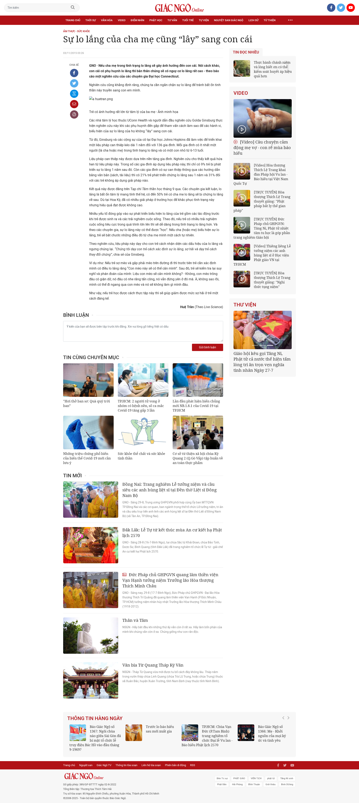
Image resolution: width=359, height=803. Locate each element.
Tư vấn (172, 20)
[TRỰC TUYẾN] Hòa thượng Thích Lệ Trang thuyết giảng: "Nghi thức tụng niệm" (272, 280)
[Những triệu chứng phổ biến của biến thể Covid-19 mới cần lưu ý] (88, 432)
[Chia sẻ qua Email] (74, 104)
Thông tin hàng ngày (95, 718)
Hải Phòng (237, 784)
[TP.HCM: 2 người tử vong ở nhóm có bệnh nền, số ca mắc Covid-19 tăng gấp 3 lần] (143, 380)
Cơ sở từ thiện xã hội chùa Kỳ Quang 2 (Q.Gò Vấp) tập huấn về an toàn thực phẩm (198, 458)
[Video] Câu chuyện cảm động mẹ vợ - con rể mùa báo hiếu (262, 147)
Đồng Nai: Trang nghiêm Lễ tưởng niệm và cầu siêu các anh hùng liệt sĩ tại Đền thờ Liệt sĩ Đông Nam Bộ (169, 489)
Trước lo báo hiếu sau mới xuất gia (160, 729)
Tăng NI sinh (286, 778)
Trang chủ (72, 20)
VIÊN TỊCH (256, 778)
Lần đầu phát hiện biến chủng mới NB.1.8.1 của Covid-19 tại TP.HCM (196, 406)
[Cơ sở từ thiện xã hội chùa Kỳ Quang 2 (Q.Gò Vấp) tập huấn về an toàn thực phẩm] (198, 432)
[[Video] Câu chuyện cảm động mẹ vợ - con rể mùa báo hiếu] (263, 118)
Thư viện (245, 304)
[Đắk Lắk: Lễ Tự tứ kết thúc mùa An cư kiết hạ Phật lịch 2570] (90, 545)
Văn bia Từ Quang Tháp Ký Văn (152, 665)
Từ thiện (269, 20)
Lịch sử (253, 20)
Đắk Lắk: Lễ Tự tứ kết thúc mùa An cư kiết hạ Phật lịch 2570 (172, 532)
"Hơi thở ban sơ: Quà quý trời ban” (86, 403)
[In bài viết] (74, 114)
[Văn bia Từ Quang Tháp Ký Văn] (90, 680)
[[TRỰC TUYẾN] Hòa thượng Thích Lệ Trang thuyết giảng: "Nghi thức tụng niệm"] (242, 279)
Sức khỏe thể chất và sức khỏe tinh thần (141, 455)
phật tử (271, 778)
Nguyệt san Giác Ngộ (228, 20)
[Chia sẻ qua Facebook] (74, 73)
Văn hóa (107, 20)
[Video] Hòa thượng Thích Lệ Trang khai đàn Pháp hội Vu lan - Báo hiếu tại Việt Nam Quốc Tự (261, 174)
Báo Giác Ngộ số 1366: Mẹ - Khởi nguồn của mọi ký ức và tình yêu (272, 733)
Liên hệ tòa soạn (151, 765)
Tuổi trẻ (188, 20)
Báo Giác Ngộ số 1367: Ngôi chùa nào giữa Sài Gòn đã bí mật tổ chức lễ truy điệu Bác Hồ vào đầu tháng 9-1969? (95, 738)
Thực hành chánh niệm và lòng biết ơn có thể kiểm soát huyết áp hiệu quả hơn (273, 69)
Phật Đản (221, 784)
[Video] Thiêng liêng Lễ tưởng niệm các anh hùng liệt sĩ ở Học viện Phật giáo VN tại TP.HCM (262, 255)
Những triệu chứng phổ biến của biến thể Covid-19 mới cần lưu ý (87, 458)
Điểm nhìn (137, 20)
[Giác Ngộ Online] (133, 776)
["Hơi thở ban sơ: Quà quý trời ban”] (88, 380)
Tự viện (204, 20)
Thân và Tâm (135, 620)
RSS (192, 765)
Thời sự (90, 20)
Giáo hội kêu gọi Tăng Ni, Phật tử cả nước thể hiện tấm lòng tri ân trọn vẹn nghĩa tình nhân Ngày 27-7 (262, 362)
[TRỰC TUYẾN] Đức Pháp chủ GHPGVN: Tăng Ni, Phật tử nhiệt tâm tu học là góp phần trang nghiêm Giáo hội (262, 228)
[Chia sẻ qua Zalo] (74, 94)
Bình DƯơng (287, 784)
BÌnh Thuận (254, 784)
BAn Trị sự (222, 778)
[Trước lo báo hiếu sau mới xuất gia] (133, 732)
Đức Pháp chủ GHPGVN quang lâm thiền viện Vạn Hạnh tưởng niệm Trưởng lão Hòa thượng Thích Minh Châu (170, 580)
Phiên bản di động (175, 765)
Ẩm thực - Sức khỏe (76, 31)
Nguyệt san (85, 765)
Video (121, 20)
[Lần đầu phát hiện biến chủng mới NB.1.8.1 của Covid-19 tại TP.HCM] (198, 380)
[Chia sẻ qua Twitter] (74, 83)
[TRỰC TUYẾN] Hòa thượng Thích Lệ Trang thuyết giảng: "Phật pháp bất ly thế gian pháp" (262, 201)
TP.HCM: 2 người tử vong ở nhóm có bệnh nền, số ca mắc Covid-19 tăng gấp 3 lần (141, 406)
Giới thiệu (270, 784)
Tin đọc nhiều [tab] (246, 52)
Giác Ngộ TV (104, 765)
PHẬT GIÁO (239, 778)
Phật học (155, 20)
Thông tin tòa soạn (126, 765)
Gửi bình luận (207, 347)
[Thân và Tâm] (90, 635)
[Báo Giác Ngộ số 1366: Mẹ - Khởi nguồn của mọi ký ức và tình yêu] (246, 732)
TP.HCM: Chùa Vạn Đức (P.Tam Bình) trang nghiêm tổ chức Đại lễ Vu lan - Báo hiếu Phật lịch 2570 (207, 735)
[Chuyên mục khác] (290, 20)
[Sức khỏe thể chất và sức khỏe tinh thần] (143, 432)
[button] (284, 736)
